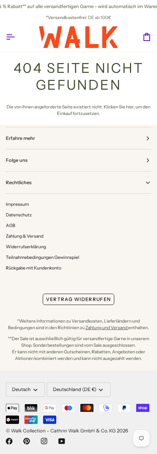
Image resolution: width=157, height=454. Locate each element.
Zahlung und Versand (106, 327)
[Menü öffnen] (17, 37)
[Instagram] (44, 441)
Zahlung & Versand (24, 236)
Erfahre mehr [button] (20, 138)
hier (130, 106)
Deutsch (21, 389)
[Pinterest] (26, 441)
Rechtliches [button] (18, 182)
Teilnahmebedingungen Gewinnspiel (42, 257)
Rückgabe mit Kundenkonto (33, 268)
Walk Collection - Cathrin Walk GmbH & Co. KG (63, 430)
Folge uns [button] (16, 160)
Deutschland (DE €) (74, 389)
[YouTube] (61, 441)
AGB (10, 225)
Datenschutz (19, 214)
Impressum (17, 204)
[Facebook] (9, 441)
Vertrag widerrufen (78, 299)
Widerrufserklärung (26, 246)
